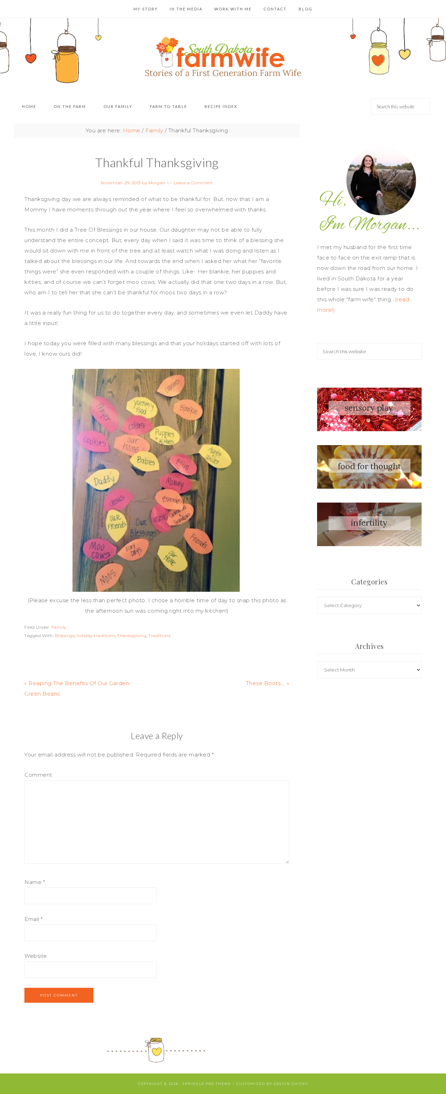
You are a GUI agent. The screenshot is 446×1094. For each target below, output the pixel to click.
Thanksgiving (131, 635)
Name (34, 882)
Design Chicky (291, 1084)
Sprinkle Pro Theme (207, 1084)
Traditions (159, 635)
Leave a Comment (193, 182)
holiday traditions (96, 635)
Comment (38, 774)
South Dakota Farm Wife (223, 53)
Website (35, 956)
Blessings (65, 635)
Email (33, 919)
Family (59, 627)
